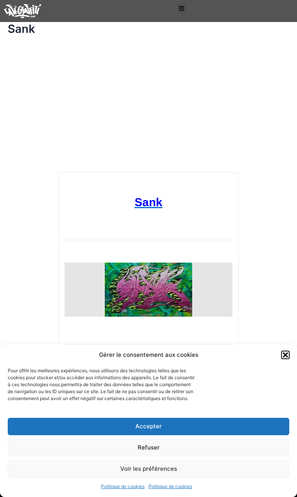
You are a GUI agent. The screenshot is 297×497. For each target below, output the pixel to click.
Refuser (149, 447)
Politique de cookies (123, 486)
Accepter (148, 426)
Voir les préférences (148, 468)
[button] (285, 355)
